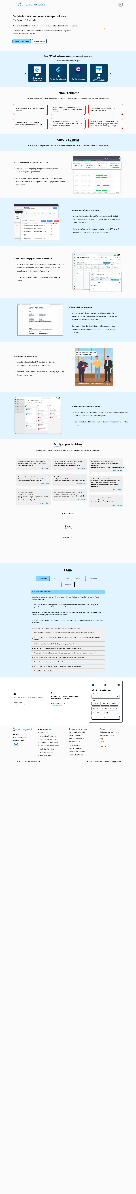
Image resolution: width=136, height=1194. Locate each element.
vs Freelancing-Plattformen (48, 746)
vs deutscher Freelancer (47, 736)
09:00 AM (96, 704)
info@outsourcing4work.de (22, 704)
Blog (101, 739)
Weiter (106, 718)
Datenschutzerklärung (101, 762)
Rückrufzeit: (96, 700)
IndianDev (44, 729)
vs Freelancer (43, 733)
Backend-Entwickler (76, 739)
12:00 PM (96, 708)
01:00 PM (104, 708)
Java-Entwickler (75, 748)
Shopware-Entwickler (77, 752)
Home (89, 762)
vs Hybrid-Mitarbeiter (46, 756)
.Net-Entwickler (74, 745)
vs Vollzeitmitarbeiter (46, 749)
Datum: (95, 694)
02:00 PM (113, 708)
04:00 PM (104, 713)
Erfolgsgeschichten (107, 735)
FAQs (102, 742)
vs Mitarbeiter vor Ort (45, 752)
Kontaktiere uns (19, 741)
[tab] (43, 578)
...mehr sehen (44, 469)
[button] (120, 4)
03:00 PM (96, 713)
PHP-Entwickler (74, 735)
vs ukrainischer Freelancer (48, 742)
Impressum (116, 762)
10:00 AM (105, 704)
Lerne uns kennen (20, 738)
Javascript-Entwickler (77, 732)
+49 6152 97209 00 (56, 705)
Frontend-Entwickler (76, 755)
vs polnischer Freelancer (47, 739)
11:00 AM (114, 704)
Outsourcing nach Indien (110, 732)
